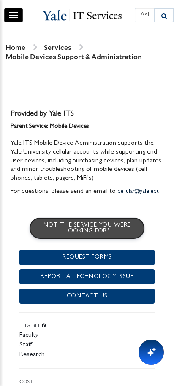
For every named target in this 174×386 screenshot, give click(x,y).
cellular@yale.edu (138, 191)
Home (15, 47)
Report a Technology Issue (87, 277)
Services (57, 47)
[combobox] (145, 15)
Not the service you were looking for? (87, 228)
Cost (26, 381)
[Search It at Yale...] (164, 15)
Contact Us (87, 296)
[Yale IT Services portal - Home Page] (81, 15)
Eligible (30, 325)
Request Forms (87, 257)
